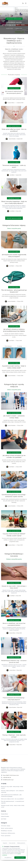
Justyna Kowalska (5, 816)
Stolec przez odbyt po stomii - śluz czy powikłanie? (12, 798)
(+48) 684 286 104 (7, 777)
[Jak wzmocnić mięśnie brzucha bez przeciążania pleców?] (14, 86)
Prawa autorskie (12, 843)
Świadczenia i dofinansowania (14, 18)
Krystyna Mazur (4, 814)
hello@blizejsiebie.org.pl (8, 779)
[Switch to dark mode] (23, 3)
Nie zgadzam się (8, 857)
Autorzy (3, 811)
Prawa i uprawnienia (5, 835)
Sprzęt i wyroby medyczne (14, 126)
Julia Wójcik (3, 818)
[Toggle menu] (25, 3)
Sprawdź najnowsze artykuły (14, 218)
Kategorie (4, 823)
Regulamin (5, 843)
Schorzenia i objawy (14, 162)
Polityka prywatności (21, 843)
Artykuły (3, 783)
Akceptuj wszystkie (20, 857)
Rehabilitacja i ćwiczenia (14, 88)
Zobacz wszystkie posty (14, 228)
